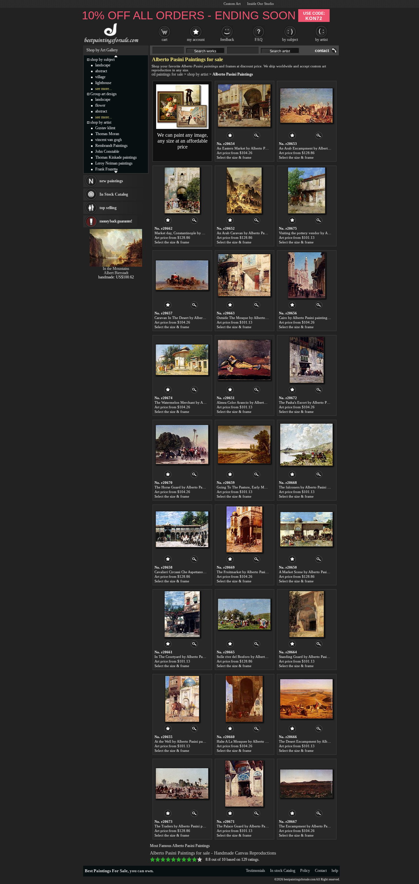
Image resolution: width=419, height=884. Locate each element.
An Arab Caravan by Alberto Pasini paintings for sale (257, 233)
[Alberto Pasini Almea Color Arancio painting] (244, 360)
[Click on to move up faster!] (116, 56)
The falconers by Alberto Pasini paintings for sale (316, 487)
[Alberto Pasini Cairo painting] (306, 275)
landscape (102, 65)
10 (199, 859)
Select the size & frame (234, 157)
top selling (108, 207)
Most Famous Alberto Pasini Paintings (180, 845)
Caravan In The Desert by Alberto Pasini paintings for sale (198, 318)
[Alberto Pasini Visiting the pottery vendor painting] (306, 190)
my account (196, 39)
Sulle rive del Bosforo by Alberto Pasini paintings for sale (260, 657)
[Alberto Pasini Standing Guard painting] (306, 614)
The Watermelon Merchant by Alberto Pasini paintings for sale (201, 402)
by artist (321, 39)
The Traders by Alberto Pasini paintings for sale (191, 826)
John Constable (107, 151)
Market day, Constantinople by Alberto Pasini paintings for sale (202, 233)
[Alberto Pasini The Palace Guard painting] (244, 783)
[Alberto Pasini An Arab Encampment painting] (306, 105)
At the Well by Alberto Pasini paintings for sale (190, 741)
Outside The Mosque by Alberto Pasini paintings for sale (259, 318)
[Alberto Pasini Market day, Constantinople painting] (182, 190)
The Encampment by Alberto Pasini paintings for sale (319, 826)
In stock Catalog (282, 870)
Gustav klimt (105, 128)
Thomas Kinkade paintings (116, 157)
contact (322, 50)
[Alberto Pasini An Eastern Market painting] (244, 105)
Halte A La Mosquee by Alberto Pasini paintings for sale (259, 741)
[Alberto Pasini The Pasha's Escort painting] (306, 360)
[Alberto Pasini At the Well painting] (182, 699)
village (100, 77)
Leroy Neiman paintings (114, 163)
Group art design (103, 94)
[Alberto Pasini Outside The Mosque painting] (244, 275)
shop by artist (197, 74)
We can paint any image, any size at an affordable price (182, 141)
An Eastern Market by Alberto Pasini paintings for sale (258, 148)
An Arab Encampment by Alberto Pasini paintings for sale (322, 148)
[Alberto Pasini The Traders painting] (182, 783)
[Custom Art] (182, 127)
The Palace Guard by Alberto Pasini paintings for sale (257, 826)
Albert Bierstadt (116, 273)
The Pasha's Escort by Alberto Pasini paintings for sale (319, 402)
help (335, 870)
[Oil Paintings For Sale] (110, 44)
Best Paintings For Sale (106, 870)
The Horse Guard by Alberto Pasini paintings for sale (194, 487)
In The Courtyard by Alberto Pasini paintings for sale (195, 657)
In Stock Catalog (114, 194)
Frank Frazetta (106, 169)
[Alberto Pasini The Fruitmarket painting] (244, 529)
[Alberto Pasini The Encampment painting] (306, 783)
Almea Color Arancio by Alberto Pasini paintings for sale (259, 402)
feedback (227, 39)
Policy (305, 870)
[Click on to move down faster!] (116, 171)
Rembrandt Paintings (111, 145)
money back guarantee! (116, 221)
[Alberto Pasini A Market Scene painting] (306, 529)
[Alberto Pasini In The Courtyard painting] (182, 614)
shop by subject (102, 59)
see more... (103, 88)
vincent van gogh (108, 139)
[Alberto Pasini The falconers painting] (306, 444)
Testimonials (255, 870)
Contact (321, 870)
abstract (101, 71)
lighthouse (103, 82)
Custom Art (232, 4)
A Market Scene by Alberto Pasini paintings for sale (317, 572)
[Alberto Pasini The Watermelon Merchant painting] (182, 360)
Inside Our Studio (260, 4)
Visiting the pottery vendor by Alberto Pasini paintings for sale (326, 233)
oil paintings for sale (167, 74)
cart (164, 39)
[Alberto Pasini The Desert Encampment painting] (306, 699)
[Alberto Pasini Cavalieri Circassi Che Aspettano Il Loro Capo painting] (182, 529)
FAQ (259, 39)
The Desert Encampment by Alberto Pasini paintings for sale (324, 741)
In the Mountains (116, 268)
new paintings (111, 181)
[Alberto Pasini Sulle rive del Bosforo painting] (244, 614)
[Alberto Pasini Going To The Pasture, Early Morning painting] (244, 444)
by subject (290, 39)
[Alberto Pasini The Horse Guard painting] (182, 444)
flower (100, 105)
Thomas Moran (107, 134)
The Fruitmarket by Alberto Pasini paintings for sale (256, 572)
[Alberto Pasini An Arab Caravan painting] (244, 190)
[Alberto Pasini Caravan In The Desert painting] (182, 275)
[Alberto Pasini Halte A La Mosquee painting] (244, 699)
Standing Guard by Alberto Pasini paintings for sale (317, 657)
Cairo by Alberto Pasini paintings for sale (310, 318)
